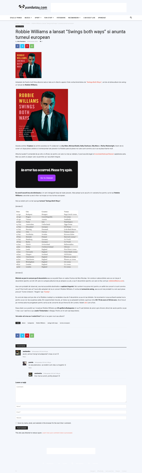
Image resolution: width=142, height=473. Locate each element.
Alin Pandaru (21, 41)
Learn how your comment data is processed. (57, 433)
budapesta (31, 323)
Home (17, 23)
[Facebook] (17, 46)
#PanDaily (102, 18)
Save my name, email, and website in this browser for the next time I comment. (44, 423)
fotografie (61, 18)
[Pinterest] (27, 46)
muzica (27, 18)
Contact (124, 471)
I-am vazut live (89, 18)
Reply (24, 356)
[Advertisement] (89, 7)
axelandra (26, 351)
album (23, 323)
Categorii (92, 471)
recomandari (73, 18)
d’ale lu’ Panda (16, 18)
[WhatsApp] (32, 46)
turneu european (65, 323)
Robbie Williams (40, 323)
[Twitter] (22, 46)
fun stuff (48, 18)
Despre (118, 471)
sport (37, 18)
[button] (130, 18)
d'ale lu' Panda (25, 23)
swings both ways (53, 323)
